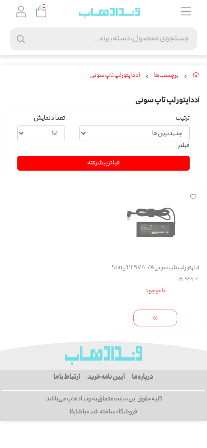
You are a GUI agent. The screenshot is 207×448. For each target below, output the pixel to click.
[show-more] (155, 318)
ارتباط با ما (66, 377)
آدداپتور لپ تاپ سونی (115, 76)
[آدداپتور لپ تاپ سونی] (103, 355)
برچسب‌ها (166, 76)
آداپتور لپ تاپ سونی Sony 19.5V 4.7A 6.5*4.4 (155, 274)
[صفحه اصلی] (196, 77)
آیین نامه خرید (106, 377)
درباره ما (143, 377)
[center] (21, 39)
